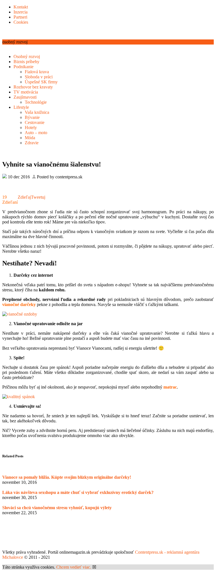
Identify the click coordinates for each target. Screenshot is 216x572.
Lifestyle (21, 107)
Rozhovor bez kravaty (33, 87)
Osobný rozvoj (27, 56)
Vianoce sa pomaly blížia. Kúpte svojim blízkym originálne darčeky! (66, 477)
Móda (30, 137)
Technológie (36, 102)
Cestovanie (34, 122)
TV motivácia (26, 92)
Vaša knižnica (37, 112)
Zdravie (32, 142)
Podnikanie (23, 66)
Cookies (21, 22)
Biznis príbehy (26, 61)
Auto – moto (36, 132)
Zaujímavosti (25, 97)
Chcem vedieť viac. (73, 567)
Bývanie (32, 117)
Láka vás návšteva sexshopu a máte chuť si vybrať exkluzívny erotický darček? (78, 492)
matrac (170, 387)
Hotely (31, 127)
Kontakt (21, 7)
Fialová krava (37, 71)
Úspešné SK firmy (41, 81)
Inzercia (21, 12)
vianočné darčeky (19, 304)
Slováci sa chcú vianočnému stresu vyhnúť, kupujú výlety (57, 507)
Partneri (20, 17)
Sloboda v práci (39, 76)
